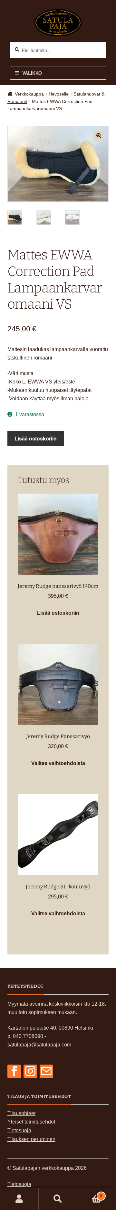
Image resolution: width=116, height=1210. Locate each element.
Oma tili (19, 1199)
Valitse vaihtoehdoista (58, 763)
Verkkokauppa (29, 94)
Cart (89, 1193)
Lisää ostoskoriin (36, 438)
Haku (58, 1199)
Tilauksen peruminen (31, 1139)
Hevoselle (59, 94)
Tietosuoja (19, 1130)
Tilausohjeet (21, 1113)
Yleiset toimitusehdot (31, 1121)
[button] (99, 136)
